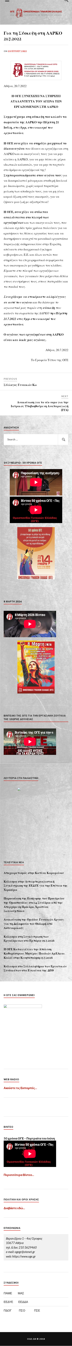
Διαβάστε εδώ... (14, 1208)
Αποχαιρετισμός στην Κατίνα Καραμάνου (34, 873)
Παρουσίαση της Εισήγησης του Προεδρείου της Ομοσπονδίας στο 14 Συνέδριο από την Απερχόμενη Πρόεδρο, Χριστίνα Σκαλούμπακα (34, 904)
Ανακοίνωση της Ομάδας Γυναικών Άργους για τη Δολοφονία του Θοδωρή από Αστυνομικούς (34, 923)
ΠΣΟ (22, 1310)
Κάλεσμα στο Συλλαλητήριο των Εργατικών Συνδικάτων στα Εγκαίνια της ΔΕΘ (35, 968)
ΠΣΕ (37, 1310)
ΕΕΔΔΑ (23, 1302)
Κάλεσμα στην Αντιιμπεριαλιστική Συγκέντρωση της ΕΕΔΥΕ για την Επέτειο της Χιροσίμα (36, 885)
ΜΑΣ (21, 1293)
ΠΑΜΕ (8, 1293)
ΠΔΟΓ (8, 1310)
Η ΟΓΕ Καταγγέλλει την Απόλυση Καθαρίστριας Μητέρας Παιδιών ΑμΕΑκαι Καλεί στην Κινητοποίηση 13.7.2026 (34, 953)
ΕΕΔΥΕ (8, 1302)
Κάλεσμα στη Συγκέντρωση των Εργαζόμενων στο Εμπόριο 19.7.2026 (29, 938)
